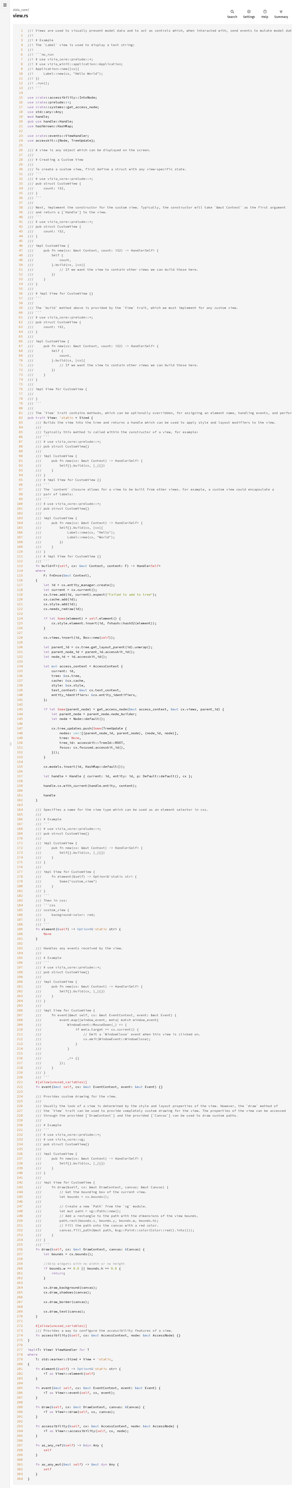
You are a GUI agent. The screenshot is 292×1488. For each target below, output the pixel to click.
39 (21, 212)
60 (21, 312)
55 (21, 289)
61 (21, 317)
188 (20, 924)
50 (21, 265)
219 (20, 1072)
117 (20, 585)
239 (20, 1168)
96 (21, 485)
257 (20, 1254)
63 (21, 327)
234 (20, 1144)
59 (21, 308)
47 (21, 250)
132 (20, 657)
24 (21, 140)
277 (20, 1350)
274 (20, 1335)
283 (20, 1378)
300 (20, 1460)
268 (20, 1307)
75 (21, 384)
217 (20, 1063)
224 (20, 1096)
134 (20, 666)
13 (21, 88)
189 (20, 929)
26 (21, 150)
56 (21, 293)
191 (20, 939)
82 (21, 418)
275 (20, 1340)
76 (21, 389)
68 (21, 351)
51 (21, 269)
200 (20, 982)
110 (20, 551)
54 (21, 284)
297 (20, 1445)
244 (20, 1192)
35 (21, 193)
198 (20, 972)
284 (20, 1383)
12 (21, 83)
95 (21, 480)
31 (21, 174)
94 (21, 475)
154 (20, 762)
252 (20, 1230)
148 (20, 733)
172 (20, 848)
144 (20, 714)
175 (20, 862)
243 (20, 1187)
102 (20, 513)
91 (21, 461)
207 (20, 1015)
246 (20, 1201)
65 (21, 336)
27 (21, 155)
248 (20, 1211)
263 (20, 1283)
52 (21, 274)
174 (20, 857)
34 (21, 188)
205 (20, 1005)
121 (20, 604)
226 (20, 1106)
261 (20, 1273)
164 (20, 810)
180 (20, 886)
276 (20, 1345)
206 (20, 1010)
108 (20, 542)
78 (21, 398)
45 (21, 241)
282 (20, 1373)
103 (20, 518)
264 (20, 1287)
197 (20, 967)
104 (20, 523)
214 (20, 1048)
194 (20, 953)
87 (21, 441)
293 (20, 1426)
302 (20, 1469)
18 (21, 112)
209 (20, 1025)
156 (20, 771)
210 (20, 1029)
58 (21, 303)
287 (20, 1397)
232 (20, 1135)
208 (20, 1020)
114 (20, 571)
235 (20, 1149)
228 (20, 1115)
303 (20, 1474)
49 (21, 260)
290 (20, 1412)
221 (20, 1082)
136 (20, 676)
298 (20, 1450)
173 (20, 853)
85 (21, 432)
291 (20, 1416)
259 (20, 1264)
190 (20, 934)
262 (20, 1278)
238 (20, 1163)
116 (20, 580)
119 (20, 594)
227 (20, 1111)
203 (20, 996)
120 (20, 599)
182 (20, 896)
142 (20, 704)
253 (20, 1235)
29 (21, 164)
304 (20, 1479)
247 (20, 1206)
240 (20, 1173)
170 (20, 838)
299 (20, 1455)
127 (20, 633)
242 (20, 1182)
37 (21, 203)
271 (20, 1321)
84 (21, 427)
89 (21, 451)
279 (20, 1359)
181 (20, 891)
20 (21, 121)
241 (20, 1178)
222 (20, 1087)
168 (20, 829)
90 (21, 456)
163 (20, 805)
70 (21, 360)
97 (21, 489)
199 (20, 977)
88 (21, 446)
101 (20, 508)
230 (20, 1125)
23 (21, 136)
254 (20, 1240)
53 (21, 279)
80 (21, 408)
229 (20, 1120)
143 (20, 709)
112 (20, 561)
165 (20, 814)
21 (21, 126)
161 (20, 795)
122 (20, 609)
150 (20, 743)
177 (20, 872)
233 (20, 1139)
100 (20, 504)
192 (20, 943)
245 (20, 1197)
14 (21, 93)
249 (20, 1216)
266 (20, 1297)
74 (21, 379)
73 (21, 375)
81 (21, 413)
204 (20, 1001)
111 (20, 556)
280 (20, 1364)
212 (20, 1039)
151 (20, 747)
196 (20, 962)
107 (20, 537)
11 (21, 78)
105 (20, 528)
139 (20, 690)
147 (20, 728)
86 (21, 437)
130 (20, 647)
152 (20, 752)
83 (21, 422)
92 (21, 465)
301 (20, 1464)
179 (20, 881)
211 (20, 1034)
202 (20, 991)
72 (21, 370)
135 (20, 671)
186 (20, 915)
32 (21, 179)
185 (20, 910)
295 (20, 1436)
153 (20, 757)
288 (20, 1402)
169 (20, 833)
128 (20, 637)
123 (20, 614)
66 (21, 341)
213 (20, 1044)
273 (20, 1330)
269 (20, 1311)
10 (21, 73)
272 (20, 1326)
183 (20, 900)
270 (20, 1316)
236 (20, 1154)
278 (20, 1354)
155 (20, 766)
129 (20, 642)
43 (21, 231)
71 (21, 365)
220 (20, 1077)
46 (21, 246)
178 (20, 876)
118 (20, 590)
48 (21, 255)
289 (20, 1407)
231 (20, 1130)
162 (20, 800)
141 (20, 700)
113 (20, 566)
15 (21, 97)
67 (21, 346)
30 (21, 169)
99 (21, 499)
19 (21, 116)
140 (20, 695)
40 (21, 217)
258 (20, 1259)
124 (20, 618)
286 (20, 1393)
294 (20, 1431)
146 (20, 723)
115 (20, 575)
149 (20, 738)
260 (20, 1268)
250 (20, 1221)
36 (21, 198)
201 (20, 986)
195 (20, 958)
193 (20, 948)
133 (20, 661)
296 (20, 1440)
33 (21, 183)
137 (20, 680)
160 (20, 790)
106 (20, 532)
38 (21, 207)
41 (21, 222)
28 (21, 160)
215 (20, 1053)
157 (20, 776)
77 (21, 394)
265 (20, 1292)
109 (20, 547)
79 (21, 403)
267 (20, 1302)
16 (21, 102)
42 (21, 226)
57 (21, 298)
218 (20, 1068)
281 (20, 1369)
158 (20, 781)
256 (20, 1249)
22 (21, 131)
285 (20, 1388)
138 (20, 685)
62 (21, 322)
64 (21, 332)
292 (20, 1421)
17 (21, 107)
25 (21, 145)
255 (20, 1244)
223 (20, 1091)
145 (20, 719)
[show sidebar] (5, 5)
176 (20, 867)
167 (20, 824)
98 (21, 494)
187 (20, 919)
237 (20, 1158)
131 (20, 652)
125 (20, 623)
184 (20, 905)
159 (20, 786)
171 (20, 843)
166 (20, 819)
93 (21, 470)
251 (20, 1225)
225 (20, 1101)
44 (21, 236)
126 (20, 628)
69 (21, 355)
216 (20, 1058)
